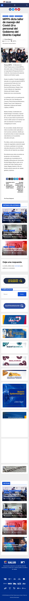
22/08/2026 (8, 498)
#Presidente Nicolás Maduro (9, 43)
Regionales (6, 214)
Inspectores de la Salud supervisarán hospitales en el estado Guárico (10, 185)
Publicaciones (7, 289)
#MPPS (14, 41)
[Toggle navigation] (14, 5)
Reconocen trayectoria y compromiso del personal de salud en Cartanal (13, 250)
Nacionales (5, 16)
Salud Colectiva (18, 16)
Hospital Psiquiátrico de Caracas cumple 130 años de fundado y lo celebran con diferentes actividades (19, 187)
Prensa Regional (8, 39)
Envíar (22, 294)
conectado (17, 266)
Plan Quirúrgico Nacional (15, 212)
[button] (26, 5)
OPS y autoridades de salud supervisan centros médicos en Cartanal (14, 546)
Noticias (11, 16)
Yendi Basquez (17, 220)
